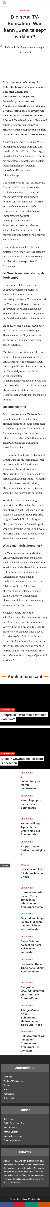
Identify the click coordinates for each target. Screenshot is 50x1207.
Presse (6, 1089)
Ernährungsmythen (12, 1140)
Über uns (7, 1077)
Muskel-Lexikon (10, 1127)
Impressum (8, 1094)
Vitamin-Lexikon (10, 1132)
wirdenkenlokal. (21, 1199)
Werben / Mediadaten (13, 1081)
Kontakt (6, 1085)
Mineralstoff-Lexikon (12, 1136)
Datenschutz (9, 1098)
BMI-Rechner (9, 1119)
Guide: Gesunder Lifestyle (15, 1123)
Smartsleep (9, 101)
